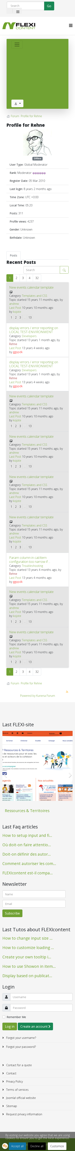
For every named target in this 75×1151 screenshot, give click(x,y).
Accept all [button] (17, 1146)
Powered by (27, 696)
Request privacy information (23, 1114)
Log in (9, 1026)
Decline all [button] (36, 1146)
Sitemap (11, 1106)
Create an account (34, 1026)
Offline (37, 158)
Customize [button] (57, 1146)
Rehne (13, 344)
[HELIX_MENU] (71, 25)
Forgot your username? (20, 1038)
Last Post (15, 308)
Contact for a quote (18, 1065)
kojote (17, 312)
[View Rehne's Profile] (37, 142)
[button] (5, 1146)
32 (37, 278)
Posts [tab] (13, 255)
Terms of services (17, 1090)
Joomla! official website (20, 1098)
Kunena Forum (45, 696)
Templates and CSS (34, 296)
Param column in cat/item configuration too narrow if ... (29, 560)
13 (30, 317)
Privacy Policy (14, 1081)
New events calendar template (31, 287)
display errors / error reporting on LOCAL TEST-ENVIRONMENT (33, 330)
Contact (10, 1073)
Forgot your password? (20, 1047)
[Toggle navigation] (17, 44)
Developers (29, 336)
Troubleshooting (32, 566)
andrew (14, 304)
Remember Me (16, 1017)
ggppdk (18, 352)
